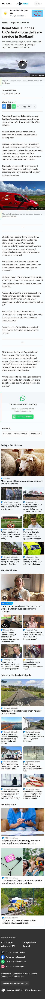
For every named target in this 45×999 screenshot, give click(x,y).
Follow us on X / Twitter (16, 952)
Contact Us (5, 976)
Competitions (29, 942)
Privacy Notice (31, 973)
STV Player (7, 942)
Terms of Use (18, 973)
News (4, 22)
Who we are (6, 973)
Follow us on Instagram (16, 966)
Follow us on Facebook (15, 957)
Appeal (26, 946)
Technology (35, 433)
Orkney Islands (20, 433)
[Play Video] (22, 64)
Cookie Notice (18, 976)
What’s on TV (8, 946)
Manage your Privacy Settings (15, 983)
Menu (8, 3)
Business (7, 433)
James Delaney (9, 90)
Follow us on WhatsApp (16, 962)
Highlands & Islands (20, 22)
